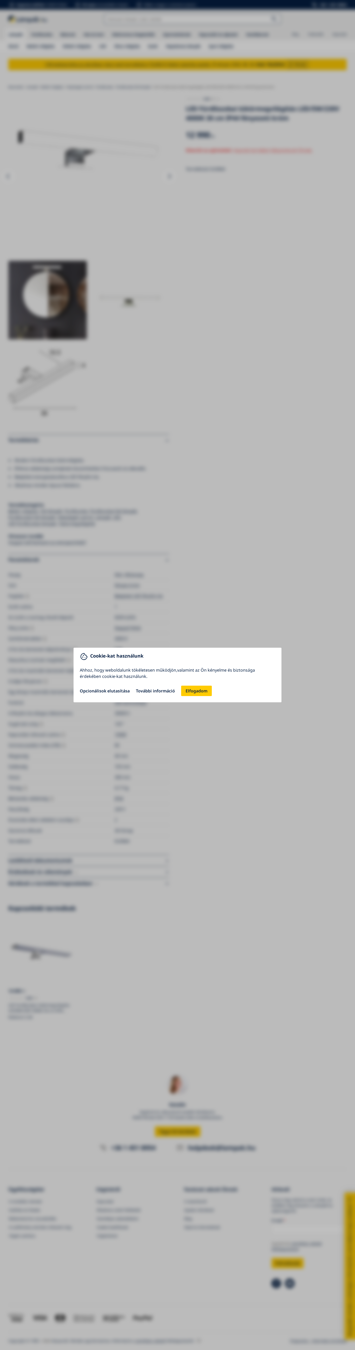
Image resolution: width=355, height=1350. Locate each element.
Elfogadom (196, 691)
